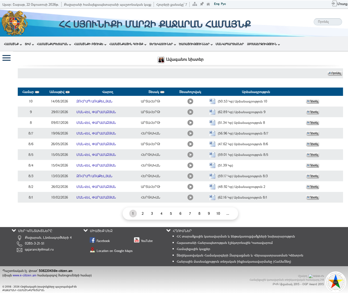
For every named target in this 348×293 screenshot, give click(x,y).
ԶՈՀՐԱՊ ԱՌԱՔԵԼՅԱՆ (94, 101)
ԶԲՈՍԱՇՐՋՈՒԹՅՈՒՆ (262, 44)
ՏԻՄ (28, 44)
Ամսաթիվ (57, 91)
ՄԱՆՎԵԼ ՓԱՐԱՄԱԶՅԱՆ (96, 112)
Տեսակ (154, 91)
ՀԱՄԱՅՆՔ (11, 44)
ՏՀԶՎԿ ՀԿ (318, 276)
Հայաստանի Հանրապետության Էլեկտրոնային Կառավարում (225, 242)
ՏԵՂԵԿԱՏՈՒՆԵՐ (161, 44)
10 (218, 213)
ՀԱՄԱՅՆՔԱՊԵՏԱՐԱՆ (52, 44)
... (227, 213)
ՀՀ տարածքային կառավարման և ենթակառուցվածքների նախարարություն (236, 236)
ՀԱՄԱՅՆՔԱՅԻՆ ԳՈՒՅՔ (126, 44)
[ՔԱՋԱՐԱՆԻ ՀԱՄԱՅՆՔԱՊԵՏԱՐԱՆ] (14, 22)
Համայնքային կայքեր (193, 248)
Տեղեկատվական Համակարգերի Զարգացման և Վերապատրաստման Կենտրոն (240, 255)
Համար (28, 91)
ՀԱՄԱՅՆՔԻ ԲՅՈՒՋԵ (88, 44)
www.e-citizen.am (24, 275)
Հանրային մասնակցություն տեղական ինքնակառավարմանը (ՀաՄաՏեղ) (234, 261)
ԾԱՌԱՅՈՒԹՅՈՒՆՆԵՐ (194, 44)
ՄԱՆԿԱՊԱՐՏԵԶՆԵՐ (230, 44)
